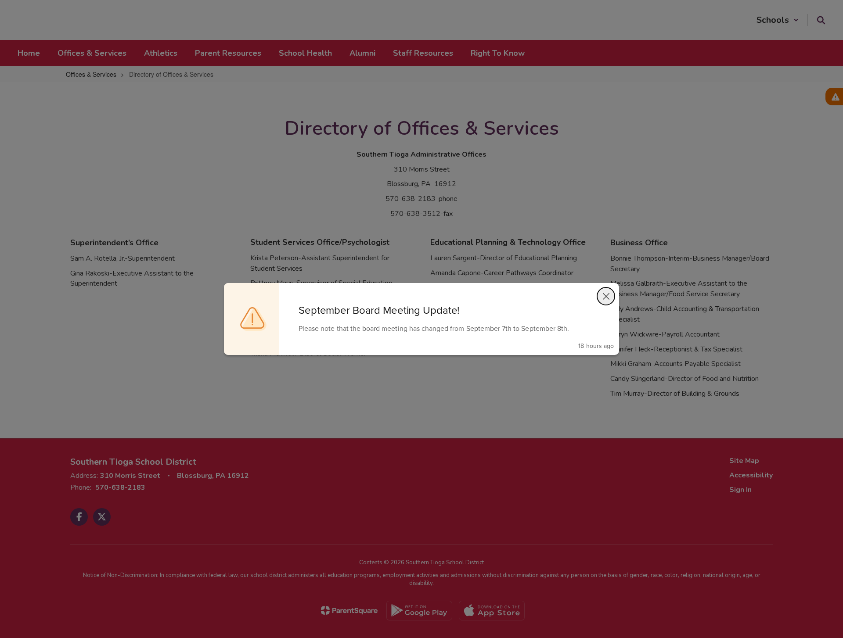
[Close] (606, 296)
